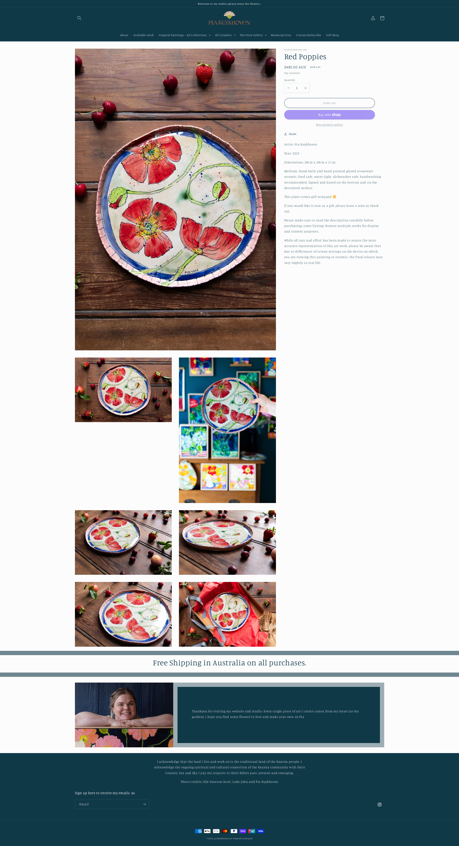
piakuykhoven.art (223, 838)
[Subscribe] (144, 804)
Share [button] (292, 134)
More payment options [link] (329, 124)
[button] (79, 18)
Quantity (289, 80)
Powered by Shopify (243, 838)
